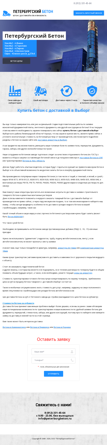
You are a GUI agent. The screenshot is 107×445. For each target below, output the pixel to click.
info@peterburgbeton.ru (55, 418)
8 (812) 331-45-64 (54, 412)
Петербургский (33, 12)
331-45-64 (82, 3)
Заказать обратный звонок (89, 13)
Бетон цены (16, 61)
